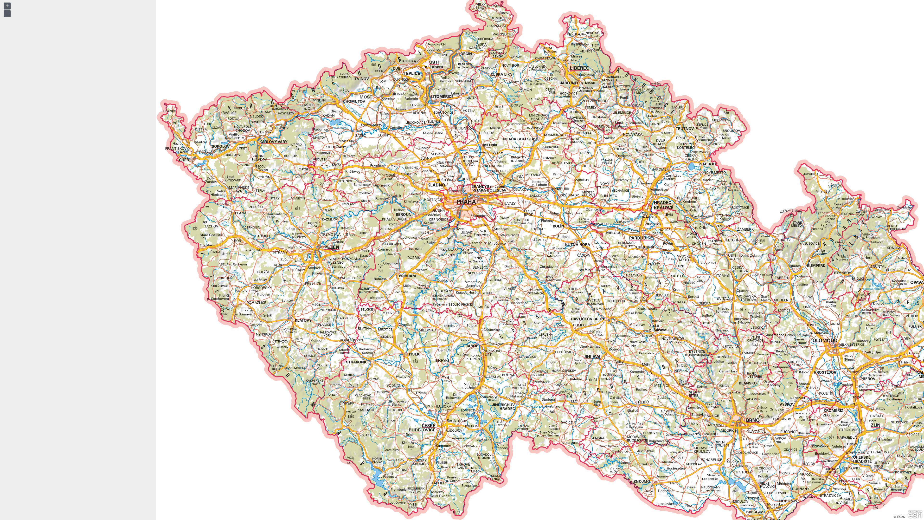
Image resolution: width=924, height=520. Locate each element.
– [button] (7, 13)
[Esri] (915, 514)
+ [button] (7, 5)
